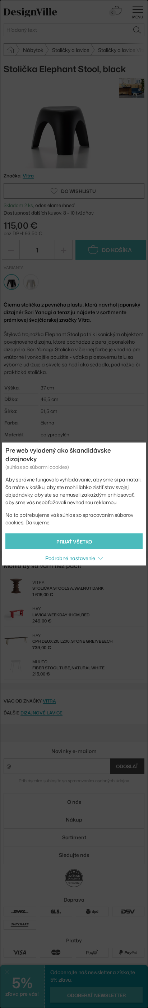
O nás (74, 801)
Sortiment (74, 837)
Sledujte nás (74, 854)
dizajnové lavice (41, 713)
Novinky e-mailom (74, 751)
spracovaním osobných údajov (98, 781)
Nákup (74, 819)
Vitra (49, 701)
